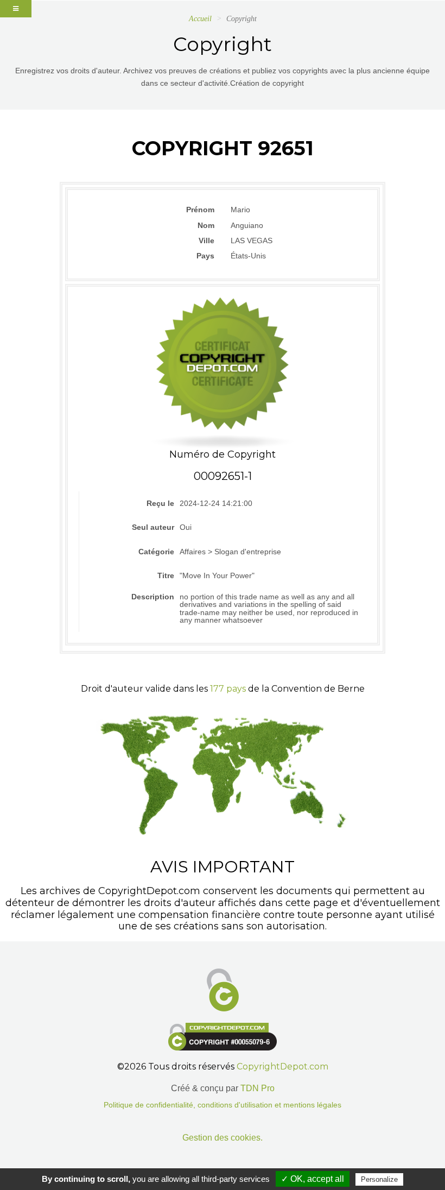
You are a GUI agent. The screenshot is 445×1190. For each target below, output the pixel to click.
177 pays (228, 688)
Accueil (200, 19)
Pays (205, 255)
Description (152, 596)
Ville (206, 240)
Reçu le (160, 503)
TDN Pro (257, 1088)
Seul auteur (153, 527)
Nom (206, 225)
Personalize (379, 1179)
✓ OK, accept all (312, 1178)
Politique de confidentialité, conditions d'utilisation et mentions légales (222, 1105)
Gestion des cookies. (222, 1137)
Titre (165, 575)
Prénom (200, 209)
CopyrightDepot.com (282, 1066)
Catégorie (156, 551)
